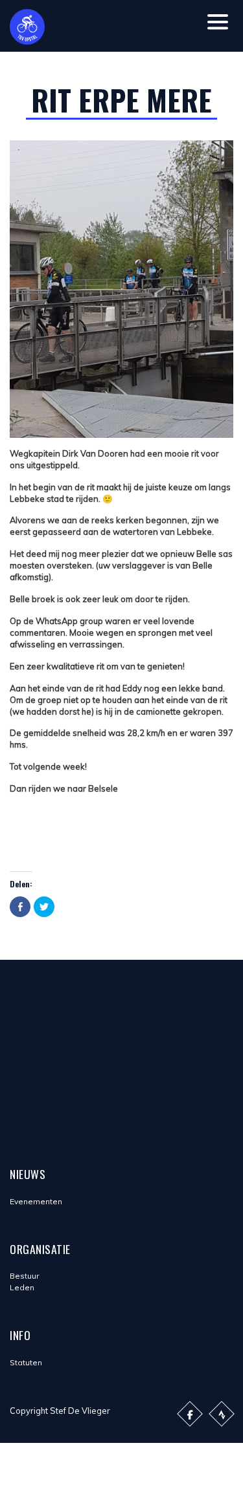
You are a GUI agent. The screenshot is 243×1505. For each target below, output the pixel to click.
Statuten (26, 1362)
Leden (22, 1287)
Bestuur (24, 1276)
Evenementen (36, 1201)
